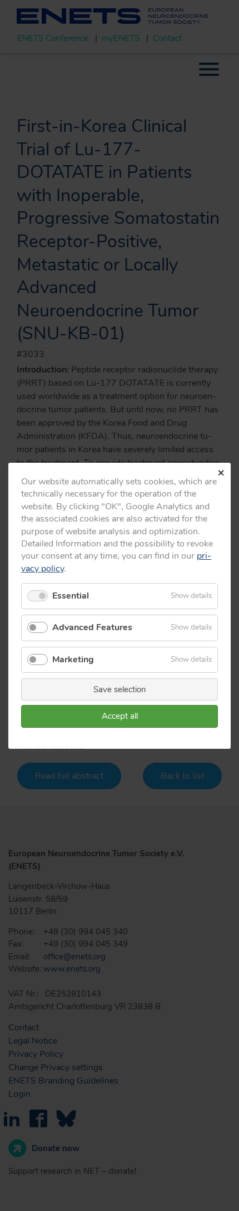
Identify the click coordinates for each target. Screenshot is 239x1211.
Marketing (73, 659)
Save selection (119, 688)
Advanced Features (92, 627)
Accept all (120, 716)
